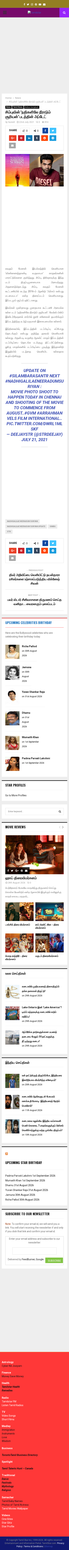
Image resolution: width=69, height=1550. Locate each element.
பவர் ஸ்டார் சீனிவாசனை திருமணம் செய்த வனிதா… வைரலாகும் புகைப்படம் (34, 602)
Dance (5, 1479)
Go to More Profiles (16, 795)
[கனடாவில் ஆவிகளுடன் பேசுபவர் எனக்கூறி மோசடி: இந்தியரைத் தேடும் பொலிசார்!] (12, 1108)
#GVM (30, 413)
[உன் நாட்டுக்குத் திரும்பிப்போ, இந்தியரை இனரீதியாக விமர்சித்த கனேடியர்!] (12, 1087)
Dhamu (26, 712)
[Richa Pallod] (12, 658)
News (8, 107)
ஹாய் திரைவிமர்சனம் (21, 878)
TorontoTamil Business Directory (20, 1455)
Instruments (8, 1433)
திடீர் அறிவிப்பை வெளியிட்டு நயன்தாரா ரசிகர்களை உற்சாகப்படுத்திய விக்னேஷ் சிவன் (34, 579)
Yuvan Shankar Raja (33, 691)
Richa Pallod (29, 646)
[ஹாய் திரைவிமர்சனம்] (34, 854)
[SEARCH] (60, 811)
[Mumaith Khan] (12, 749)
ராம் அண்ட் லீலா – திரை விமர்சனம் (47, 926)
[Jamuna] (12, 679)
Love (4, 1437)
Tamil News (18, 107)
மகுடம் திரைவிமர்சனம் (46, 956)
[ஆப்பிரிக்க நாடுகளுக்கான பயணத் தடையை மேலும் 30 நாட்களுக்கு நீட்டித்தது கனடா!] (12, 1043)
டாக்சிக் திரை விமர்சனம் (17, 925)
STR (9, 532)
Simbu (53, 526)
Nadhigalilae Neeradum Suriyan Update (26, 526)
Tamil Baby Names (12, 1501)
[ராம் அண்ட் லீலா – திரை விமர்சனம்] (49, 911)
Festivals (7, 1482)
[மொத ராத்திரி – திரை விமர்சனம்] (19, 942)
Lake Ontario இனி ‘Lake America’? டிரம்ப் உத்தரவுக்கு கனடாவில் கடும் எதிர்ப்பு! (42, 1012)
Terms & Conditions (33, 1546)
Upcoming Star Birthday (23, 1162)
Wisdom (6, 1441)
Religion (6, 1490)
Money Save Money (13, 1376)
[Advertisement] (34, 55)
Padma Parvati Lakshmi (36, 758)
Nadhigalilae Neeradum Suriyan (22, 521)
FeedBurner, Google (33, 1259)
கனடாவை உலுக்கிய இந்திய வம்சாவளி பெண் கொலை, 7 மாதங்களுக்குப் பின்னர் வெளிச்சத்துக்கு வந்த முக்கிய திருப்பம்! (43, 1126)
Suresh (11, 122)
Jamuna (26, 667)
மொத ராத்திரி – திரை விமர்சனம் (16, 957)
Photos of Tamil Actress (15, 1504)
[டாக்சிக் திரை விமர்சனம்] (19, 911)
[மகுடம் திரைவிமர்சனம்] (49, 942)
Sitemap (49, 1546)
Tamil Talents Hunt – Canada (17, 1468)
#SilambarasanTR (28, 375)
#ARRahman (49, 413)
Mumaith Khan (30, 737)
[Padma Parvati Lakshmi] (12, 770)
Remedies (7, 1390)
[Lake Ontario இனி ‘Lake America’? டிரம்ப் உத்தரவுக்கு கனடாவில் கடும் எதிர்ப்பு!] (12, 1019)
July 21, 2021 (34, 439)
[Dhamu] (12, 724)
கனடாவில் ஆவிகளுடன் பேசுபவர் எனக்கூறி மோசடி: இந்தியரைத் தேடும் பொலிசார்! (41, 1101)
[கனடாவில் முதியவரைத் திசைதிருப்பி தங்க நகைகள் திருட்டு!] (12, 998)
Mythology (8, 1486)
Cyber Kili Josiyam (12, 1365)
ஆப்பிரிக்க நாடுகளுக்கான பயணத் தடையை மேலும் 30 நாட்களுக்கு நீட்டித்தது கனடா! (39, 1037)
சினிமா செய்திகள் (31, 107)
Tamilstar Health (11, 1386)
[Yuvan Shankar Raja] (12, 703)
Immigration (8, 1429)
